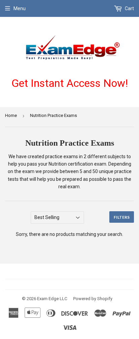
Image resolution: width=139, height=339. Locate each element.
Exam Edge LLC (52, 298)
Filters (122, 217)
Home (11, 115)
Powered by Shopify (92, 298)
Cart (129, 8)
